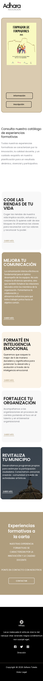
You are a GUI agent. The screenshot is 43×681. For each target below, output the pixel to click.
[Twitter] (21, 646)
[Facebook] (15, 646)
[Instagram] (28, 646)
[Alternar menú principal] (38, 6)
